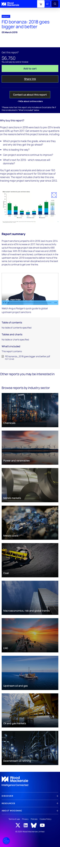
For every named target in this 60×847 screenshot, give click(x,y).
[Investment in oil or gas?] (35, 302)
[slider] (30, 302)
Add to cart (30, 68)
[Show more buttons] (55, 302)
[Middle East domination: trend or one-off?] (40, 302)
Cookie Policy (45, 819)
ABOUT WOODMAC (12, 810)
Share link (30, 79)
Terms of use (14, 819)
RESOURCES (8, 803)
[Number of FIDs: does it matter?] (11, 302)
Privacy (25, 819)
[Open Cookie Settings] (6, 840)
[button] (48, 4)
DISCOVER (7, 796)
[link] (30, 781)
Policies (34, 819)
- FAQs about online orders (30, 101)
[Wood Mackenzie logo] (10, 4)
